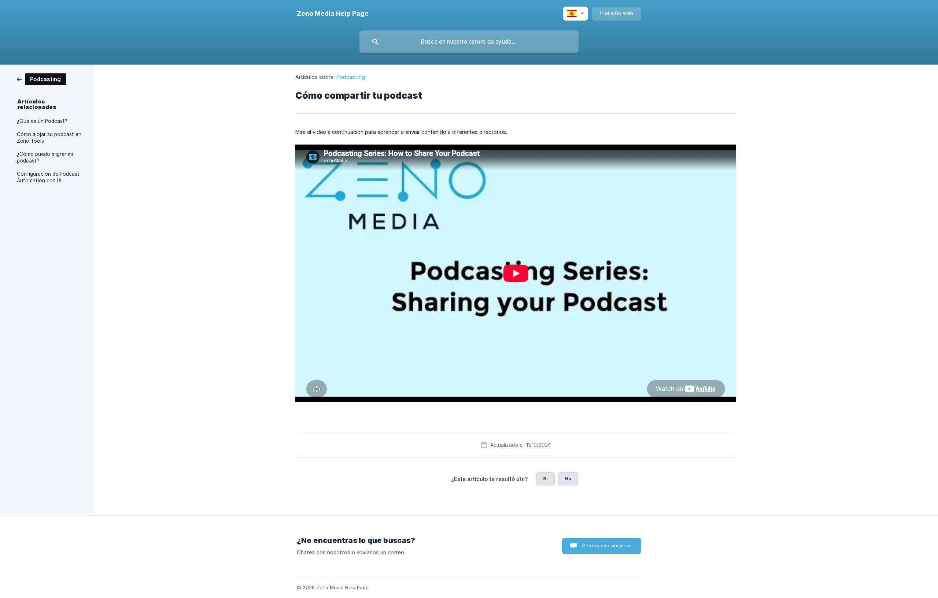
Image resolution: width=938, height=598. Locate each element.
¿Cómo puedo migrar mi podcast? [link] (45, 157)
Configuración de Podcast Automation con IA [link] (48, 177)
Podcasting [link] (350, 77)
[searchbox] (469, 41)
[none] (333, 14)
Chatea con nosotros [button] (607, 545)
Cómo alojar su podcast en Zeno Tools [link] (49, 137)
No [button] (568, 478)
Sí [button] (545, 478)
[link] (41, 78)
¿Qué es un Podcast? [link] (42, 121)
